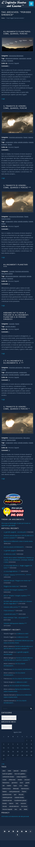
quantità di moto (7, 794)
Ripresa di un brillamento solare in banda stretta (18, 541)
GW (3, 785)
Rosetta (5, 803)
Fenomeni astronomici (16, 137)
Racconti (21, 794)
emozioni (27, 779)
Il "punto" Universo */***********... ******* (17, 575)
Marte (26, 785)
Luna (20, 785)
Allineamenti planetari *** (15, 265)
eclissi (15, 142)
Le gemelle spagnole (10, 550)
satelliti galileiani (25, 375)
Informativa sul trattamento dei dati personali (15, 816)
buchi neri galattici (7, 774)
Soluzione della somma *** (12, 607)
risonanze (10, 61)
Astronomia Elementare (16, 56)
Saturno (11, 803)
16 (9, 380)
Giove (21, 782)
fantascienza (6, 782)
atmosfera (23, 771)
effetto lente (12, 779)
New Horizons (25, 788)
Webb (25, 809)
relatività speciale (7, 800)
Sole (17, 803)
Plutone (24, 791)
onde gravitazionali (14, 791)
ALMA (9, 771)
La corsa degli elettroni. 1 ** (12, 571)
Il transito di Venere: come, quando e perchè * (16, 408)
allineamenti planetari (11, 58)
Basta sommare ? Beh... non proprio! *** (16, 617)
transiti (31, 221)
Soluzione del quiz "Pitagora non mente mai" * (18, 580)
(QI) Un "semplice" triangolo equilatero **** (17, 595)
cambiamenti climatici (8, 777)
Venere (10, 144)
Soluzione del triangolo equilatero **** (15, 590)
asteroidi (16, 771)
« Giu (2, 764)
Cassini (4, 779)
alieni (4, 771)
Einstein (20, 779)
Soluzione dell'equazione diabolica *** (15, 623)
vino (16, 809)
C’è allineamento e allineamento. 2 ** (13, 362)
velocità (5, 806)
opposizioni (22, 58)
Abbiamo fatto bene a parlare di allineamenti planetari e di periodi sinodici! (16, 316)
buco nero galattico (20, 774)
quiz (15, 794)
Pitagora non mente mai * (12, 586)
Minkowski (16, 788)
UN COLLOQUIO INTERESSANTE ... (14, 547)
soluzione (23, 803)
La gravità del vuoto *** (11, 614)
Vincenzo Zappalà (7, 809)
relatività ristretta (19, 797)
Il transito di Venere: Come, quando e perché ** (17, 186)
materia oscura (7, 788)
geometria (14, 782)
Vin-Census (24, 806)
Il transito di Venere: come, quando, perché (15, 107)
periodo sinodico (23, 142)
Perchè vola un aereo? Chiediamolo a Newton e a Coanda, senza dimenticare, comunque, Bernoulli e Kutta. (19, 560)
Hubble (9, 785)
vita (20, 809)
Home (3, 18)
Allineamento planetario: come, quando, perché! (17, 32)
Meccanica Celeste (7, 273)
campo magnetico (21, 777)
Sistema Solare (5, 219)
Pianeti (25, 137)
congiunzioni (9, 142)
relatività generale (7, 797)
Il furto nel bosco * (9, 610)
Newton (5, 791)
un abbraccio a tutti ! (10, 554)
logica (15, 785)
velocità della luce (14, 806)
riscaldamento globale (20, 800)
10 (9, 450)
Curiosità (11, 271)
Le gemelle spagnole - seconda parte (15, 532)
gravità (27, 782)
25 (9, 284)
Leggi (3, 99)
